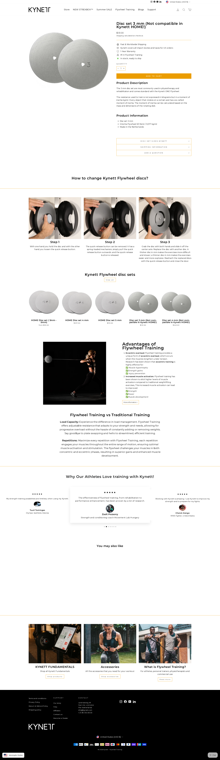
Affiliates (56, 711)
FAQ (55, 707)
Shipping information (153, 147)
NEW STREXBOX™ (83, 9)
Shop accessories (110, 676)
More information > (131, 402)
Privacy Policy (34, 702)
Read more (165, 679)
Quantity (121, 64)
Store (67, 9)
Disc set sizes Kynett (154, 141)
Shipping (120, 36)
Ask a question (153, 153)
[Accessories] (110, 643)
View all (110, 280)
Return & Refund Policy (38, 706)
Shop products (54, 676)
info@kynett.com (85, 710)
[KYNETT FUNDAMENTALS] (55, 643)
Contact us (57, 714)
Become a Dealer (60, 718)
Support (151, 9)
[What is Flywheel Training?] (165, 643)
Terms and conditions (37, 698)
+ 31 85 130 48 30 (85, 712)
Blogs (141, 9)
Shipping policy (35, 710)
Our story (57, 703)
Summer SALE (104, 9)
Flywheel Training (125, 9)
